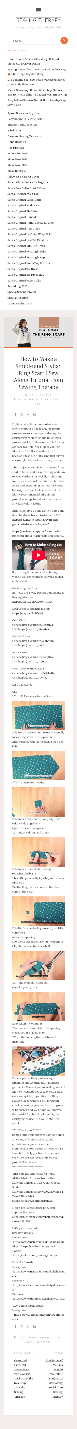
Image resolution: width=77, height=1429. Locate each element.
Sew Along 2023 (17, 286)
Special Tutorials (18, 297)
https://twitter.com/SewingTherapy (35, 1255)
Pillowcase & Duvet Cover (23, 176)
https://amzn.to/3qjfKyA (33, 661)
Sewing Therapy (38, 20)
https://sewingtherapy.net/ (38, 1246)
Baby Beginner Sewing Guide (26, 118)
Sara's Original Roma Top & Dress (29, 263)
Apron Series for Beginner (24, 113)
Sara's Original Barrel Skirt (24, 199)
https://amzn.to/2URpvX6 (28, 601)
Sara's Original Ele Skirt (22, 211)
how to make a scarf (31, 1337)
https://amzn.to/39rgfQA (37, 656)
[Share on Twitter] (22, 415)
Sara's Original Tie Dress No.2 (26, 274)
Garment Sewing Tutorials (24, 136)
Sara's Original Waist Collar (24, 280)
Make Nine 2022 (17, 165)
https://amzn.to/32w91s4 (33, 629)
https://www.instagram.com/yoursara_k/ (38, 1241)
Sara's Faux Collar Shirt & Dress (27, 188)
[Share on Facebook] (15, 415)
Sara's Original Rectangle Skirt (27, 251)
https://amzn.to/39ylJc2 (32, 677)
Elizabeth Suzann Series (22, 124)
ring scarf (43, 1342)
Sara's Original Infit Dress (24, 228)
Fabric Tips (15, 130)
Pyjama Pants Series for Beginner (29, 182)
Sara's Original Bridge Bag (24, 205)
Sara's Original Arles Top (23, 193)
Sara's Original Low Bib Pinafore (28, 240)
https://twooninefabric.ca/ (37, 1200)
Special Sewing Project (22, 291)
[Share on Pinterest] (28, 415)
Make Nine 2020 (18, 153)
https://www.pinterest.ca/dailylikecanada (39, 1298)
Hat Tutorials (16, 147)
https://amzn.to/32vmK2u (38, 624)
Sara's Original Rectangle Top (26, 257)
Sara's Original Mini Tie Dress (26, 245)
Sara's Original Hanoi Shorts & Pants (31, 222)
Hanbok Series (17, 141)
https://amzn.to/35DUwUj (38, 673)
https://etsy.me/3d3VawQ (27, 613)
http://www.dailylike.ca (48, 1191)
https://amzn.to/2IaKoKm (38, 640)
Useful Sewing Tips (20, 303)
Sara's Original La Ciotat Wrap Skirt (30, 234)
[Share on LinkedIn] (34, 415)
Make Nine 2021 (17, 159)
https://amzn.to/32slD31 (33, 645)
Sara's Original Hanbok (22, 217)
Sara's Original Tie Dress (23, 268)
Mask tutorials (17, 170)
